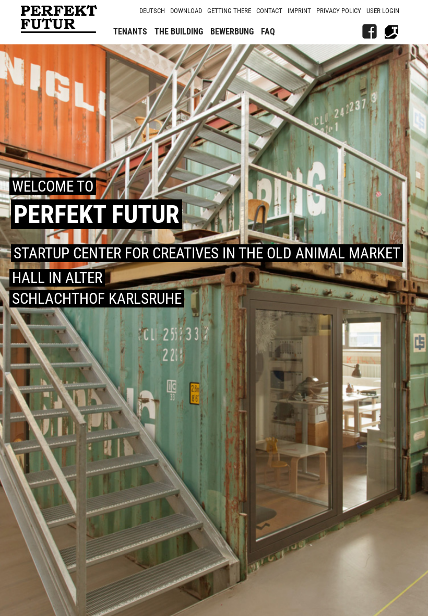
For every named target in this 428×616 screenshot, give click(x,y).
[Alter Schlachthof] (391, 31)
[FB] (369, 31)
